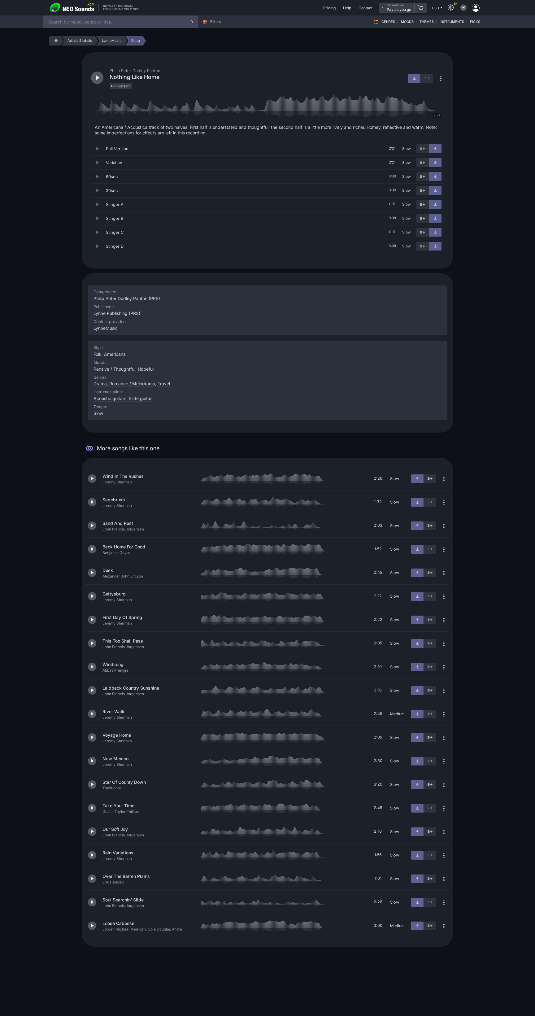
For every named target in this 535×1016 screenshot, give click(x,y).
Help (347, 8)
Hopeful (146, 369)
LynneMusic (106, 328)
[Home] (55, 41)
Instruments (452, 22)
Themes (427, 22)
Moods (407, 22)
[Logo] (72, 8)
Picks (475, 22)
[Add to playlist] (422, 148)
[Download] (435, 148)
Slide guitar (140, 398)
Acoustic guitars (110, 398)
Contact (365, 8)
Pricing (329, 8)
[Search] (192, 21)
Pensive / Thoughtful (114, 369)
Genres (388, 22)
